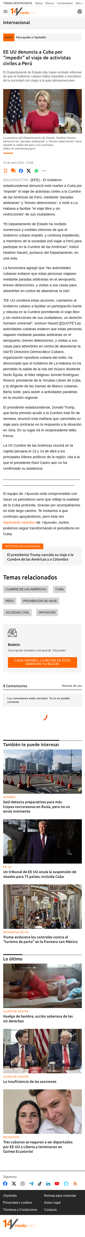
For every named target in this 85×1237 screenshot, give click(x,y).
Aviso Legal (52, 1202)
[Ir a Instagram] (23, 1183)
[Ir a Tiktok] (40, 1183)
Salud (38, 3)
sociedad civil (17, 612)
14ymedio (10, 1195)
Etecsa (49, 3)
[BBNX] (19, 1224)
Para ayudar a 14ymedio (31, 37)
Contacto (50, 1209)
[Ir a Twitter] (15, 1183)
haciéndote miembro (19, 522)
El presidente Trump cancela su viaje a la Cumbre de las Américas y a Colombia (40, 557)
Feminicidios (65, 3)
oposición (47, 612)
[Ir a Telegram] (32, 1183)
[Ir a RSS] (76, 1183)
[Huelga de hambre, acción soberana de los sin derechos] (42, 986)
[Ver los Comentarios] (13, 171)
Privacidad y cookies (17, 1202)
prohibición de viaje (40, 601)
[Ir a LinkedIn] (49, 1183)
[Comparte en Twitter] (29, 171)
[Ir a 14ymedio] (23, 11)
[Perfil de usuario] (79, 11)
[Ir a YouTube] (58, 1183)
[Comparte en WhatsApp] (36, 171)
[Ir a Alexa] (67, 1183)
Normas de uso (72, 685)
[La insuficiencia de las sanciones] (42, 1051)
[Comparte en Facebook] (21, 171)
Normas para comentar (60, 1195)
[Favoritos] (5, 171)
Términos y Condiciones (20, 1209)
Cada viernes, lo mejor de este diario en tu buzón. (42, 662)
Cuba (59, 589)
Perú (10, 601)
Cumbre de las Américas (26, 589)
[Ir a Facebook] (6, 1183)
